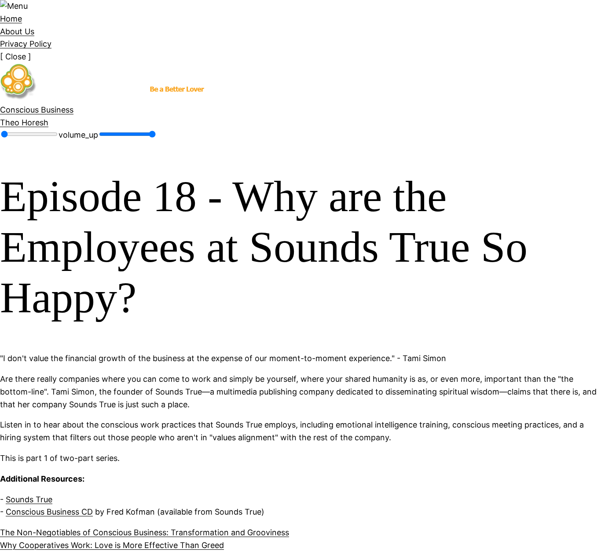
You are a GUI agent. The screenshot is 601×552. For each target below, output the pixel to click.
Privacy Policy (25, 43)
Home (11, 18)
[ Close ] (15, 56)
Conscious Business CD (49, 511)
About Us (17, 31)
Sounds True (29, 499)
